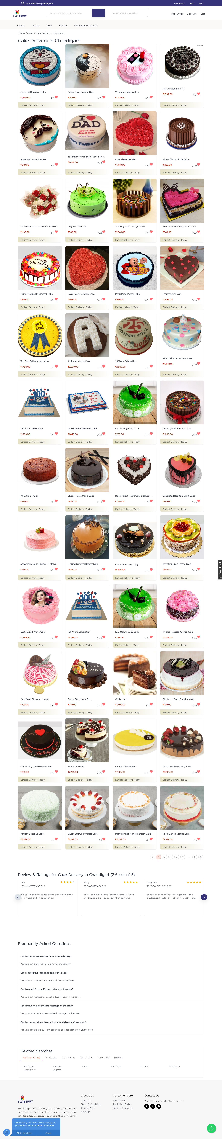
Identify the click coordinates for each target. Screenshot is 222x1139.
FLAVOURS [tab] (51, 1057)
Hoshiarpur (30, 1070)
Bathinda (115, 1066)
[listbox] (111, 897)
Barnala (57, 1066)
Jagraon (57, 1070)
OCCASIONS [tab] (68, 1057)
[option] (47, 897)
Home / (23, 33)
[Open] (145, 13)
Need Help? (179, 4)
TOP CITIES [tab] (103, 1057)
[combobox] (127, 12)
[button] (111, 956)
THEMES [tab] (118, 1057)
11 (195, 857)
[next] (204, 897)
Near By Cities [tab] (31, 1057)
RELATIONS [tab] (86, 1057)
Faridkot (144, 1066)
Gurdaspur (174, 1066)
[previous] (18, 897)
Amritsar (28, 1066)
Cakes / (31, 33)
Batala (85, 1066)
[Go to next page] (200, 857)
